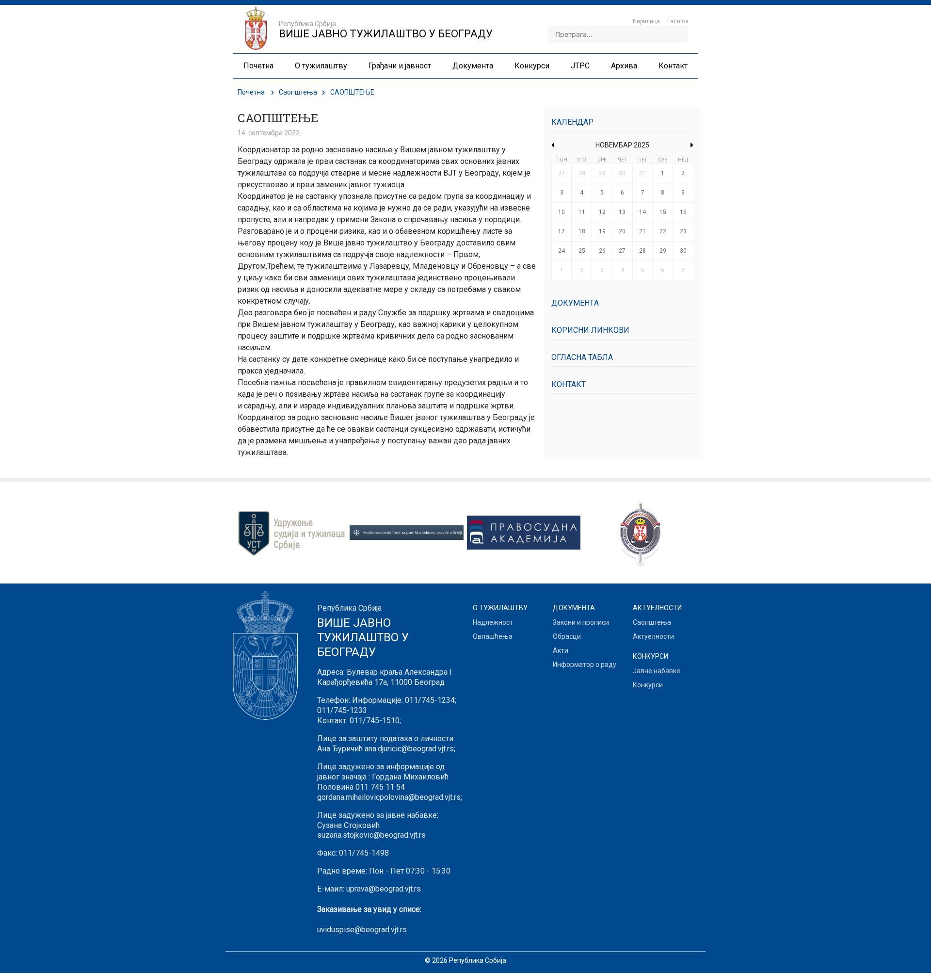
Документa (575, 303)
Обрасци (567, 636)
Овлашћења (493, 636)
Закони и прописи (581, 622)
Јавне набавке (656, 671)
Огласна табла (582, 357)
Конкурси (648, 685)
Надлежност (493, 622)
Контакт (568, 384)
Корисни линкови (590, 330)
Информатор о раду (584, 664)
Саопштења (298, 92)
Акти (560, 650)
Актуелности (653, 636)
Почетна (251, 92)
